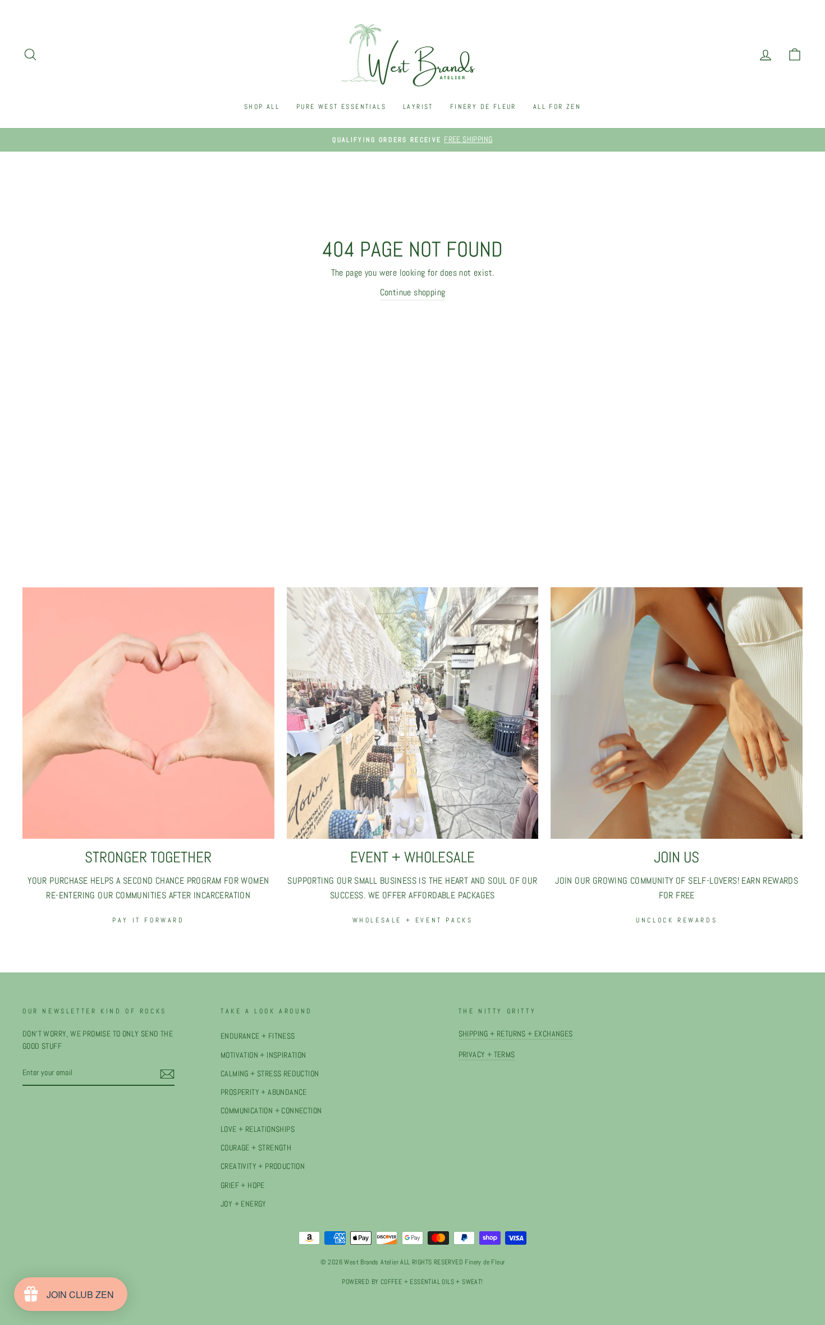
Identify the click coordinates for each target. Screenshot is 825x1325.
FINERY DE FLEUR (483, 106)
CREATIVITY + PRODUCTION (263, 1166)
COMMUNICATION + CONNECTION (271, 1111)
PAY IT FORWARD (148, 920)
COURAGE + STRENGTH (256, 1148)
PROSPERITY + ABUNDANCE (264, 1092)
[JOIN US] (677, 713)
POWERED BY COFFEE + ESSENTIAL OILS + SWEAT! (412, 1281)
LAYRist (418, 106)
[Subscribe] (167, 1073)
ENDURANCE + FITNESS (258, 1036)
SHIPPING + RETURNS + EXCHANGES (516, 1034)
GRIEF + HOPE (243, 1185)
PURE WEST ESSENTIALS (341, 106)
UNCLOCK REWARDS (676, 920)
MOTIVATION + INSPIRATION (263, 1055)
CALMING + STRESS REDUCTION (270, 1074)
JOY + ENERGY (244, 1204)
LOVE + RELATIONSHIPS (258, 1129)
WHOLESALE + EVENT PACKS (412, 920)
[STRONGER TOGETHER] (148, 713)
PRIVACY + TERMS (487, 1054)
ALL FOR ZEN (557, 106)
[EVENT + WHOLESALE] (413, 713)
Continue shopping (413, 292)
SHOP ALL (261, 106)
